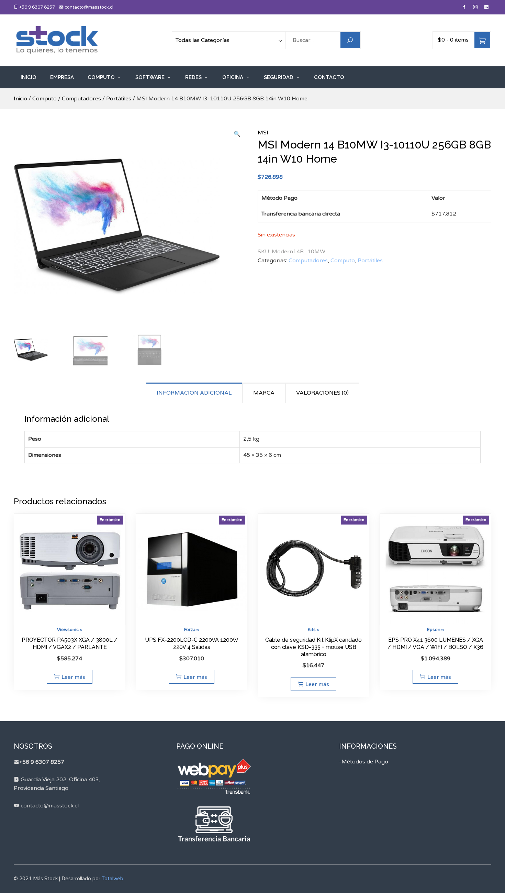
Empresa (62, 77)
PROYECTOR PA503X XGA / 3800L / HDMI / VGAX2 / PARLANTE (69, 643)
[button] (237, 134)
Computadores (81, 98)
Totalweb (112, 879)
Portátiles (118, 98)
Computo (101, 77)
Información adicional (194, 392)
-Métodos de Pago (363, 761)
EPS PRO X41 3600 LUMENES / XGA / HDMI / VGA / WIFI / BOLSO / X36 (435, 643)
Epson (433, 629)
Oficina (232, 77)
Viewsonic (68, 629)
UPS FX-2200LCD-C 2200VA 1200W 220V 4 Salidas (191, 643)
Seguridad (278, 77)
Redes (193, 77)
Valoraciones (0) (322, 392)
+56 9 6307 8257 (36, 7)
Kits (312, 629)
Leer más (73, 677)
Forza (189, 629)
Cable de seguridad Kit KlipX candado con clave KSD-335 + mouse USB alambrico (313, 647)
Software (150, 77)
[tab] (194, 393)
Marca (263, 392)
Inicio (28, 77)
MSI (263, 132)
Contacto (329, 77)
